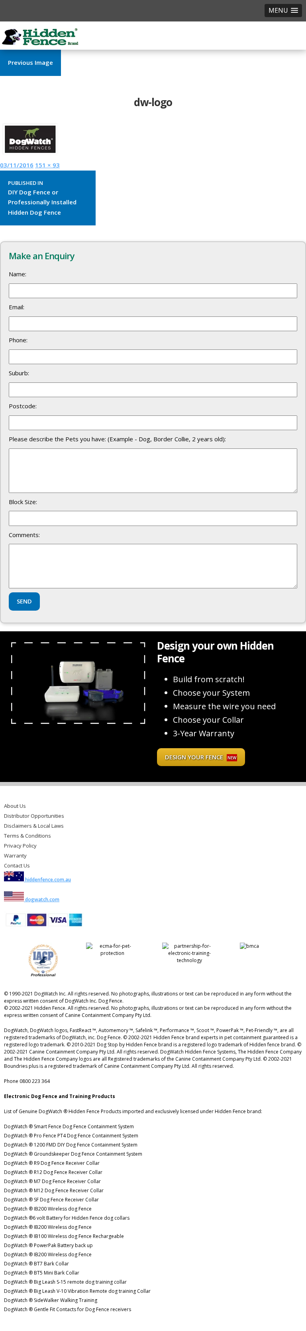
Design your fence (200, 757)
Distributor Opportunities (34, 815)
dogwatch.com (41, 899)
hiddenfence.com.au (47, 879)
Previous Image (30, 62)
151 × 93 (47, 165)
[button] (283, 10)
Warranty (15, 855)
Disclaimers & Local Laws (34, 825)
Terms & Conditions (27, 835)
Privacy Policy (20, 845)
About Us (15, 805)
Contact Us (17, 865)
